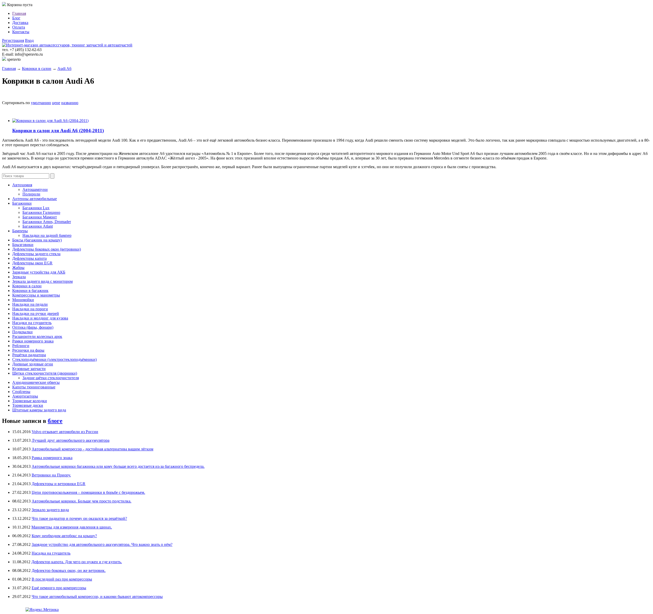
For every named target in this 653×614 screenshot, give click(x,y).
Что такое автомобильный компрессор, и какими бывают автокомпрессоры (97, 596)
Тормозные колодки (29, 401)
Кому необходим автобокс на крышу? (64, 536)
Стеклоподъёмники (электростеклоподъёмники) (54, 359)
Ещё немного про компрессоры (59, 588)
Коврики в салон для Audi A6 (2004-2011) (58, 130)
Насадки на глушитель (32, 323)
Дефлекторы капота (29, 258)
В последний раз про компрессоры (62, 579)
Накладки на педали (30, 304)
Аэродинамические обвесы (36, 382)
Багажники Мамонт (39, 217)
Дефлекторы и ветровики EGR (58, 484)
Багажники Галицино (41, 212)
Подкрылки (22, 332)
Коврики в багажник (30, 290)
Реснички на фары (28, 350)
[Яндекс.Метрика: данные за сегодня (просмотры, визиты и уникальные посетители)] (42, 609)
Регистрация (13, 40)
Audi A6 (64, 68)
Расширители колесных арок (37, 336)
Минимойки (23, 300)
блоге (55, 420)
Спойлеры (21, 391)
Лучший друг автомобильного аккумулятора (70, 440)
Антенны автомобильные (34, 199)
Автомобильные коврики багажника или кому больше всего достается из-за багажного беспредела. (118, 466)
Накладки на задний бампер (46, 235)
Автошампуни (35, 189)
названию (69, 103)
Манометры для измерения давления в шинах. (71, 527)
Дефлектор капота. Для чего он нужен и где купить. (76, 562)
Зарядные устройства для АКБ (38, 272)
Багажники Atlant (37, 226)
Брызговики (22, 244)
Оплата (18, 27)
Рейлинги (20, 345)
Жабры (18, 267)
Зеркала (19, 277)
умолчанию (41, 103)
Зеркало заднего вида (50, 510)
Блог (16, 18)
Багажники (22, 203)
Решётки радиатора (29, 355)
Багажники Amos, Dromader (46, 221)
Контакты (20, 32)
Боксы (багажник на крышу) (37, 240)
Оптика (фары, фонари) (32, 327)
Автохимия (22, 185)
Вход (29, 40)
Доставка (20, 22)
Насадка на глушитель (51, 553)
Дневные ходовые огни (32, 364)
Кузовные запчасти (29, 368)
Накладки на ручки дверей (35, 313)
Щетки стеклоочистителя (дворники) (44, 373)
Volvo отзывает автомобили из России (65, 431)
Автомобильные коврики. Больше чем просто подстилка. (81, 501)
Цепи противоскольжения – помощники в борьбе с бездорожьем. (88, 492)
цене (56, 103)
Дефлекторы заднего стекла (36, 254)
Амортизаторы (25, 396)
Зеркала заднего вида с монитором (42, 281)
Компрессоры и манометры (36, 295)
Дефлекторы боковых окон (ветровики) (46, 249)
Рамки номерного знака (33, 341)
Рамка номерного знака (52, 458)
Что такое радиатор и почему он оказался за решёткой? (79, 518)
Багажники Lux (35, 208)
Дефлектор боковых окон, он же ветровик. (69, 570)
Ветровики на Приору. (51, 475)
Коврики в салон (36, 68)
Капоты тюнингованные (33, 387)
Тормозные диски (27, 405)
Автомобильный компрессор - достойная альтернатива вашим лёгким (92, 449)
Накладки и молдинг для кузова (40, 318)
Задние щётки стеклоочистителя (50, 378)
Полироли (31, 194)
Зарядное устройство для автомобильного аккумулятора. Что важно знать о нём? (102, 544)
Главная (19, 13)
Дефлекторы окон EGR (32, 263)
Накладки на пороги (30, 309)
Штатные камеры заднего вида (39, 410)
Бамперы (20, 231)
